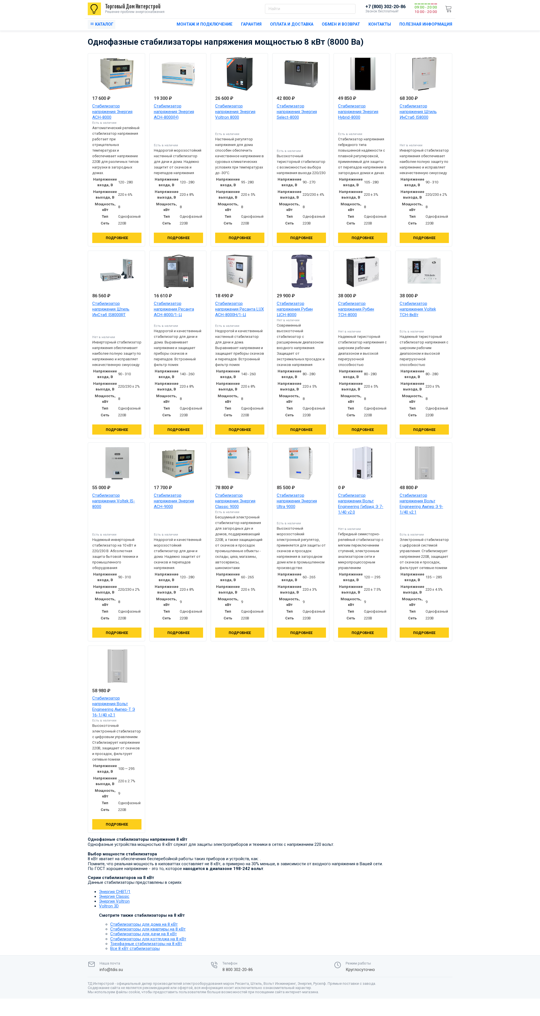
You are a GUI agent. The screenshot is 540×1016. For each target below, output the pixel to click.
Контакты (379, 24)
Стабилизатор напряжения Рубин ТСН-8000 (356, 309)
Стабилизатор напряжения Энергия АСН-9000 (174, 501)
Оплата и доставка (291, 24)
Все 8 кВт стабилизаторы (135, 948)
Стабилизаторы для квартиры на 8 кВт (148, 929)
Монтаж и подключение (205, 24)
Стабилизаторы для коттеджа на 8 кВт (148, 938)
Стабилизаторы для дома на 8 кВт (144, 924)
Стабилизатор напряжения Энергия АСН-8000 (112, 112)
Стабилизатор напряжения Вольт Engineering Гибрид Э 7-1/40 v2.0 (360, 504)
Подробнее (117, 238)
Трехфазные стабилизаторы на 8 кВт (146, 943)
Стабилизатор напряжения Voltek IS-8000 (113, 501)
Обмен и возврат (341, 24)
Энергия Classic (114, 896)
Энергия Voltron (114, 901)
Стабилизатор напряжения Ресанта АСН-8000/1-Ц (174, 309)
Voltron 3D (109, 906)
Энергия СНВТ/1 (114, 891)
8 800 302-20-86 (237, 969)
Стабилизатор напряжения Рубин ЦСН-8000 (295, 309)
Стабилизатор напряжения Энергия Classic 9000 (235, 501)
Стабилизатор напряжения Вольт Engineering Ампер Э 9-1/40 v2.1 (421, 504)
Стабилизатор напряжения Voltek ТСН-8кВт (418, 309)
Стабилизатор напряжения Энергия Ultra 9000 (297, 501)
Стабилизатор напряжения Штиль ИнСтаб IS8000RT (110, 309)
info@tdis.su (111, 969)
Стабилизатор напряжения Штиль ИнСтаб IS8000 (418, 112)
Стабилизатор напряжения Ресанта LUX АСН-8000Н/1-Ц (239, 309)
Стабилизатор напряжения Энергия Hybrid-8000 (358, 112)
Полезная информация (425, 24)
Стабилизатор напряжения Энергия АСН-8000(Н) (174, 112)
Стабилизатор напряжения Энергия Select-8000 (297, 112)
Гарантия (251, 24)
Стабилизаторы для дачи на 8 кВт (143, 933)
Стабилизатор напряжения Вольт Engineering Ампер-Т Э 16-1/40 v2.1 (113, 707)
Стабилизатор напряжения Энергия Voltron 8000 (235, 112)
